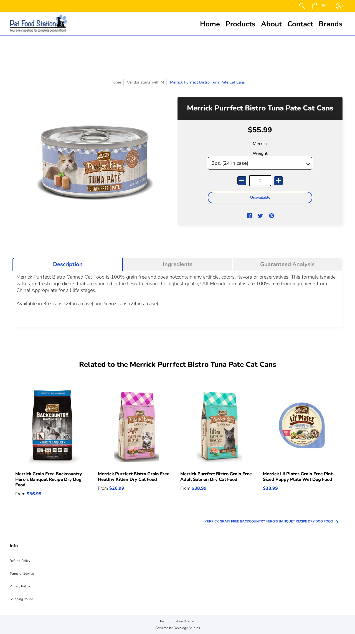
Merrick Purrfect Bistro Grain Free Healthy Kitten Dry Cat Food (133, 477)
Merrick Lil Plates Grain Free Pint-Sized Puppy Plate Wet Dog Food (298, 477)
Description (68, 264)
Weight (260, 153)
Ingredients (177, 264)
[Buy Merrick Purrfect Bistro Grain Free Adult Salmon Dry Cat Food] (219, 427)
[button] (319, 6)
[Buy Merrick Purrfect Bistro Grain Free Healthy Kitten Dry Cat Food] (136, 427)
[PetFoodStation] (38, 24)
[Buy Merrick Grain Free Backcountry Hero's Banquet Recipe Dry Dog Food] (54, 427)
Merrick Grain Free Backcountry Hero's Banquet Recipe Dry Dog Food (48, 479)
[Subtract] (241, 180)
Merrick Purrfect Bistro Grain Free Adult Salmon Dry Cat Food (216, 477)
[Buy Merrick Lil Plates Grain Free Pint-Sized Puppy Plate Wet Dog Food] (301, 427)
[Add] (278, 180)
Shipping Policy (21, 599)
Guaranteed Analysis (287, 264)
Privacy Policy (20, 586)
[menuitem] (302, 6)
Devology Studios (187, 628)
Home (115, 82)
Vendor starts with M (145, 82)
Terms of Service (22, 573)
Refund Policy (20, 561)
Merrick (260, 144)
